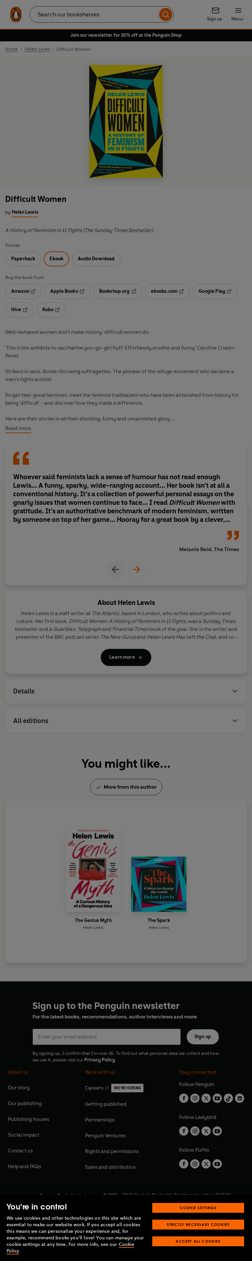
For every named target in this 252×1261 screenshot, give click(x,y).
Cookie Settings (198, 1207)
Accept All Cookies (198, 1241)
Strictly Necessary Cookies (198, 1224)
